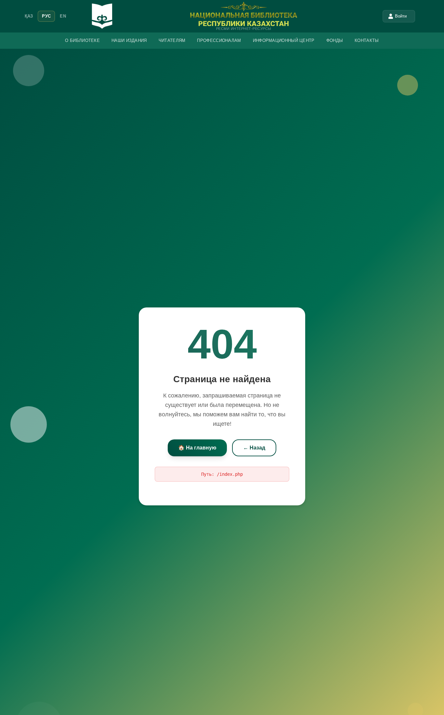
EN (63, 16)
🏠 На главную (197, 447)
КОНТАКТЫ (367, 40)
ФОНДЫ (334, 40)
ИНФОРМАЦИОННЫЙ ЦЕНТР (284, 40)
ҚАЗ (29, 16)
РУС (46, 16)
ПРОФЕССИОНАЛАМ (219, 40)
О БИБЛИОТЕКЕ (82, 40)
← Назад (254, 447)
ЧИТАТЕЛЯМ (172, 40)
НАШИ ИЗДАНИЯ (129, 40)
